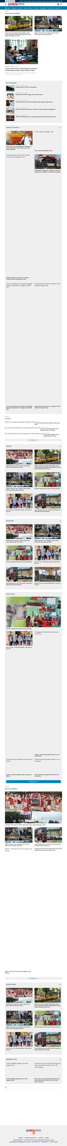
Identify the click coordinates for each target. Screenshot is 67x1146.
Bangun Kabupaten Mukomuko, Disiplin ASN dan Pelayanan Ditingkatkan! (35, 109)
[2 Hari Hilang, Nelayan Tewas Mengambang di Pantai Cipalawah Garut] (24, 434)
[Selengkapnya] (60, 128)
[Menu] (6, 4)
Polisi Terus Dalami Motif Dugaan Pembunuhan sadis (47, 423)
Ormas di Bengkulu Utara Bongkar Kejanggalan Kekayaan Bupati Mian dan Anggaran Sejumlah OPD (19, 408)
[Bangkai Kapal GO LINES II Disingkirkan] (10, 88)
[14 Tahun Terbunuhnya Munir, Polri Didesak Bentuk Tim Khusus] (22, 428)
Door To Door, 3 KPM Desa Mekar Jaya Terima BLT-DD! (19, 510)
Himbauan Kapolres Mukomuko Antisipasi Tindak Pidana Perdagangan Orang (17, 278)
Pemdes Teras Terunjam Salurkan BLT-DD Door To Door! (47, 583)
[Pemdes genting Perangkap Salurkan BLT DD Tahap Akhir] (47, 765)
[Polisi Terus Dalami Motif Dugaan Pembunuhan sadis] (20, 422)
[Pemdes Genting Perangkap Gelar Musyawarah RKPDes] (19, 765)
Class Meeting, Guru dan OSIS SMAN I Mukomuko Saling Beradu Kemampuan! (47, 510)
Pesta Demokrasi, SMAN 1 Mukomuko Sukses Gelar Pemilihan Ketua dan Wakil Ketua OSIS (48, 849)
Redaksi (21, 1138)
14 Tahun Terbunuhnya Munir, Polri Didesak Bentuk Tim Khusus (49, 429)
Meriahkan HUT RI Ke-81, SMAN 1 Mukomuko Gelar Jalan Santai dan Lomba (18, 466)
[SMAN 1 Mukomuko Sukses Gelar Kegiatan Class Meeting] (19, 909)
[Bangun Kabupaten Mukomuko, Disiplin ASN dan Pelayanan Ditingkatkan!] (10, 110)
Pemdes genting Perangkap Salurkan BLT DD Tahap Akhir (46, 775)
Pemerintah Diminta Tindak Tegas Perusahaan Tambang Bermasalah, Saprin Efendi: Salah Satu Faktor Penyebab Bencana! (21, 70)
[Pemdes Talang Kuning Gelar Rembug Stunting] (48, 23)
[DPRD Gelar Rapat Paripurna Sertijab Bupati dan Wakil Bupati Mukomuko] (10, 118)
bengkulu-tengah (9, 66)
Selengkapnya (33, 440)
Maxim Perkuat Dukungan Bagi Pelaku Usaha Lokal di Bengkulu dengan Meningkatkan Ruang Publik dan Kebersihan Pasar (47, 467)
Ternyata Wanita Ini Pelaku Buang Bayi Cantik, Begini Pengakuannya (34, 102)
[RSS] (33, 1133)
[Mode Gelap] (58, 4)
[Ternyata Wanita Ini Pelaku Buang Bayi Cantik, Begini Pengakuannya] (10, 103)
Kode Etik (41, 1138)
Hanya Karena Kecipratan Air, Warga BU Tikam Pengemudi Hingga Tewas (47, 407)
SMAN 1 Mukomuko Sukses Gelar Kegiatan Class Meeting (18, 972)
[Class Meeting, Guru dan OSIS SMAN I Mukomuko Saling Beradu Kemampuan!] (47, 501)
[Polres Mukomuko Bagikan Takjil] (47, 140)
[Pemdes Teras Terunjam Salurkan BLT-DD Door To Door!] (47, 574)
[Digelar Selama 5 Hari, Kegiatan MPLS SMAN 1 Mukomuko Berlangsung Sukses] (19, 23)
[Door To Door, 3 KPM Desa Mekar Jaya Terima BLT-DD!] (19, 501)
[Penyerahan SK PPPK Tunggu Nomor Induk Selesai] (10, 96)
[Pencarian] (61, 4)
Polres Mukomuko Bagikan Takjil (43, 150)
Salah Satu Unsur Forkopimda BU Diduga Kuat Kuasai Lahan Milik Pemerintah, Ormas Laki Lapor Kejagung (18, 148)
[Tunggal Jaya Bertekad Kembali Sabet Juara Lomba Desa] (47, 692)
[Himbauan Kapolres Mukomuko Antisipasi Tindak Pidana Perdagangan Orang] (19, 215)
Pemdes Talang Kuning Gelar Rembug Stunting (47, 33)
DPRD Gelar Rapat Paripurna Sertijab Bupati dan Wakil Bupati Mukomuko (36, 116)
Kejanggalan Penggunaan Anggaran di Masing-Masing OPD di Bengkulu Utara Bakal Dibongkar (47, 171)
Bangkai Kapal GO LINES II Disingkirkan (26, 87)
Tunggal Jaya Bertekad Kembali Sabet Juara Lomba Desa (46, 755)
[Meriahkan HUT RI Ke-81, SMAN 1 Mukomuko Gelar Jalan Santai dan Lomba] (19, 457)
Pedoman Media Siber (31, 1138)
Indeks (47, 1138)
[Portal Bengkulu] (16, 4)
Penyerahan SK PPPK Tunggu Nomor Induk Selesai (29, 94)
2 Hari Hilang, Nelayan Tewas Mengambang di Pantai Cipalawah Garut (51, 435)
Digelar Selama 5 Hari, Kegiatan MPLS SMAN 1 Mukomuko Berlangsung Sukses (17, 33)
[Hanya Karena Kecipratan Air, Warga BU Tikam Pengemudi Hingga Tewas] (47, 344)
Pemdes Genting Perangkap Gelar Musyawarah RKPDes (19, 775)
